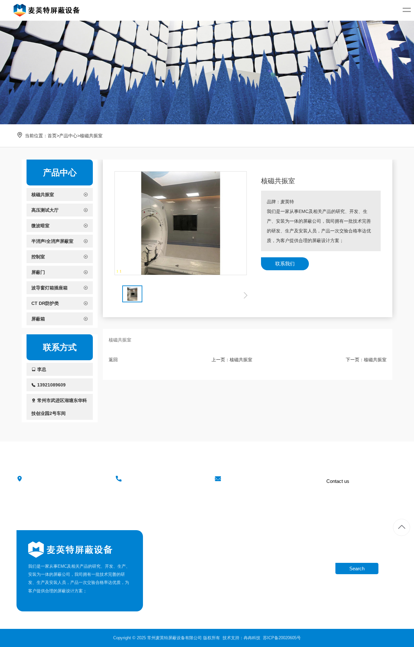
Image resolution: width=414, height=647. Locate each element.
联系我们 (285, 263)
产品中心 (68, 135)
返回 (113, 359)
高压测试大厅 (202, 557)
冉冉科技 (252, 637)
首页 (52, 135)
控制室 (196, 590)
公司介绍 (159, 547)
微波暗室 (198, 568)
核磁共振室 (91, 135)
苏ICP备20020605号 (282, 637)
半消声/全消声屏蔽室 (209, 579)
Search (357, 568)
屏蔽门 (196, 601)
